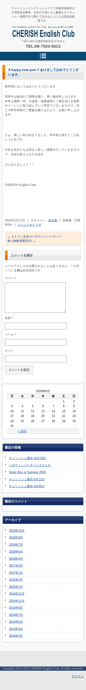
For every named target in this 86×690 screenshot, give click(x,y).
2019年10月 (17, 530)
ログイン (78, 676)
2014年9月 (16, 607)
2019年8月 (16, 537)
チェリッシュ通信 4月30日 (26, 486)
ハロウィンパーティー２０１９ (30, 465)
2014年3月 (16, 636)
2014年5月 (16, 621)
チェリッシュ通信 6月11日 (26, 479)
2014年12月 (17, 593)
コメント (11, 278)
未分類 (52, 220)
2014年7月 (16, 615)
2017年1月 (16, 572)
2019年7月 (16, 544)
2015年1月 (16, 587)
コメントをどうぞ (29, 224)
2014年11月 (17, 601)
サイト (9, 351)
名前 (9, 318)
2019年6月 (16, 551)
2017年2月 (16, 565)
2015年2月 (16, 579)
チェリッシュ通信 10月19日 (27, 458)
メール (10, 334)
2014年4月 (16, 629)
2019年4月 (16, 558)
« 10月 (22, 431)
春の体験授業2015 (21, 241)
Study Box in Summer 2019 (27, 472)
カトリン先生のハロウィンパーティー (34, 236)
